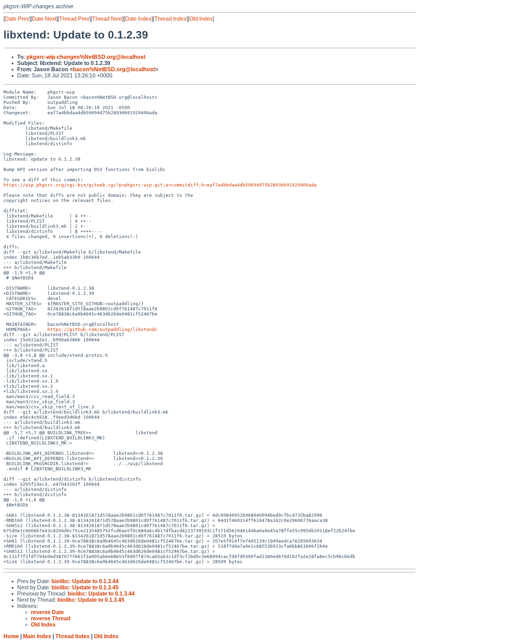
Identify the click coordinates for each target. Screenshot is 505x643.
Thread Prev (74, 19)
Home (11, 636)
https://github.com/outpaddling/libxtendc (102, 329)
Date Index (138, 19)
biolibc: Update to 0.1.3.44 (85, 581)
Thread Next (107, 19)
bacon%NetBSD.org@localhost (114, 69)
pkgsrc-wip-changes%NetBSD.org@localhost (85, 57)
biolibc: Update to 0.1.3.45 (85, 587)
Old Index (201, 19)
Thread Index (170, 19)
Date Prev (17, 19)
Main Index (37, 636)
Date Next (44, 19)
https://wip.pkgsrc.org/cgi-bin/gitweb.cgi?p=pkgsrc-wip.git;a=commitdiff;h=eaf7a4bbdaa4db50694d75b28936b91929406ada (160, 184)
